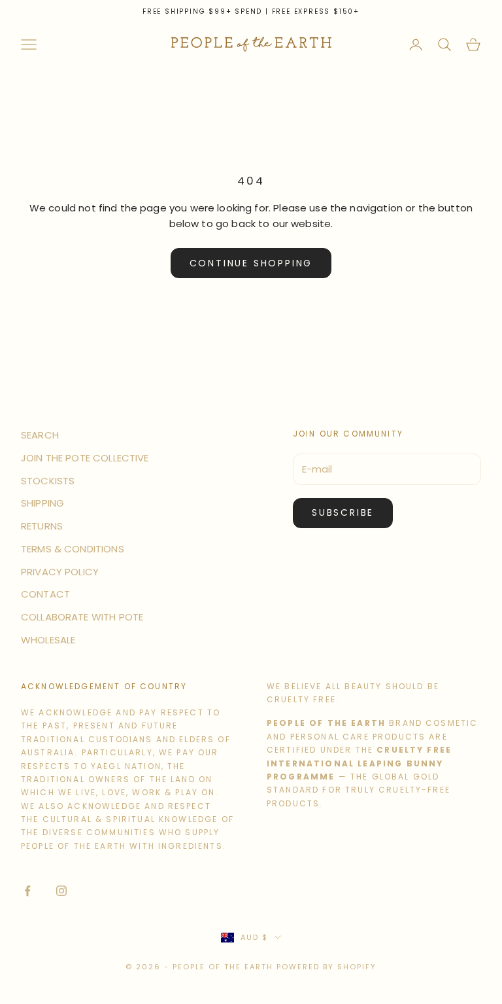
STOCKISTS (48, 481)
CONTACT (45, 594)
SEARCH (40, 435)
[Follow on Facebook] (27, 890)
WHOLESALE (48, 640)
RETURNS (42, 526)
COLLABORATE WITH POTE (82, 617)
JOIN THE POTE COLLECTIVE (85, 458)
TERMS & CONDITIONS (72, 549)
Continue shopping (251, 263)
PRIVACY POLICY (60, 572)
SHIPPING (42, 503)
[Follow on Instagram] (61, 890)
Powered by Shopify (326, 966)
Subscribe (343, 512)
